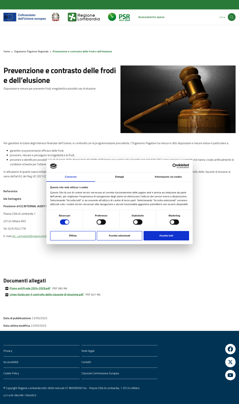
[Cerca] (232, 17)
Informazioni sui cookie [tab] (168, 176)
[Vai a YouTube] (197, 375)
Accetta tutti (166, 235)
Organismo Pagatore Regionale (31, 51)
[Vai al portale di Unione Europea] (27, 17)
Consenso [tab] (71, 176)
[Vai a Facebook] (197, 349)
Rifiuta (73, 235)
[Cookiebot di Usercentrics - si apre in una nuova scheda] (175, 166)
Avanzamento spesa (151, 17)
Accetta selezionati (119, 235)
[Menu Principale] (5, 17)
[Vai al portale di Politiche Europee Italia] (59, 17)
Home (6, 51)
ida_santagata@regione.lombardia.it (33, 236)
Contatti (86, 362)
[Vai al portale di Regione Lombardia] (87, 17)
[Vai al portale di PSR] (122, 17)
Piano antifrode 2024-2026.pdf (30, 288)
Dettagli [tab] (119, 176)
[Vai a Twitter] (197, 362)
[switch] (101, 222)
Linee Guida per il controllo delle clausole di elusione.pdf (47, 294)
